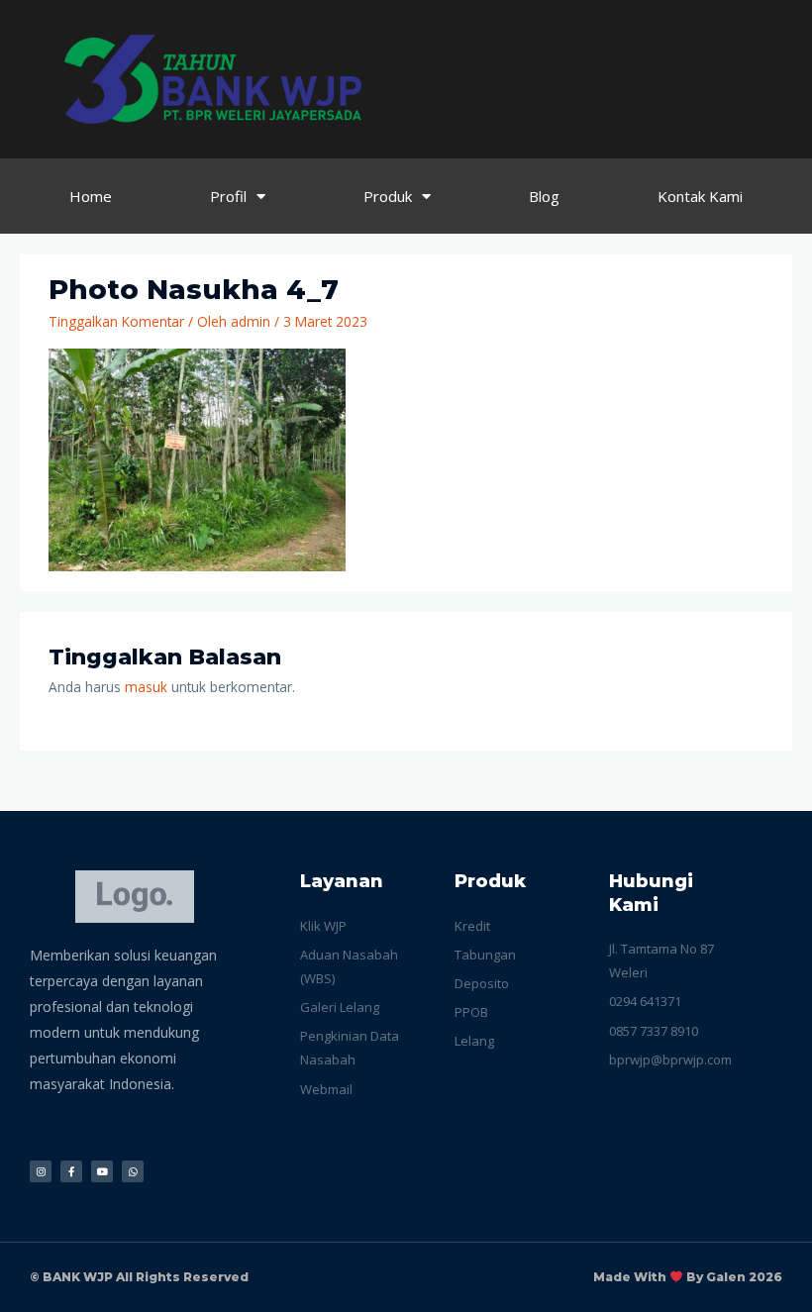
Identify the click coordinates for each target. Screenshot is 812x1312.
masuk (146, 686)
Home (90, 196)
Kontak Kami (700, 196)
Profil (228, 196)
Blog (544, 196)
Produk (387, 196)
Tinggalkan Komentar (116, 321)
